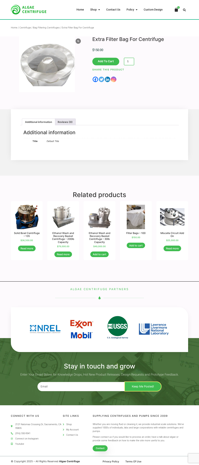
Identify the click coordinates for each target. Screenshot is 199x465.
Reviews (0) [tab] (65, 122)
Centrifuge (25, 27)
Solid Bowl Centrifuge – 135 (27, 234)
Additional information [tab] (38, 122)
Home (14, 27)
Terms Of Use (133, 461)
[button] (184, 10)
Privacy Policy (111, 461)
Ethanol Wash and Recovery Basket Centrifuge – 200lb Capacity (63, 237)
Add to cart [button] (99, 254)
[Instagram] (113, 79)
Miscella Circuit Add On (172, 234)
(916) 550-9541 (22, 433)
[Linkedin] (107, 79)
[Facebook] (95, 79)
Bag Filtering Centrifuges (46, 27)
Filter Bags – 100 (136, 233)
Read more (27, 248)
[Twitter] (101, 79)
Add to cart (106, 61)
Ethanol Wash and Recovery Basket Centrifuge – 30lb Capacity (99, 237)
